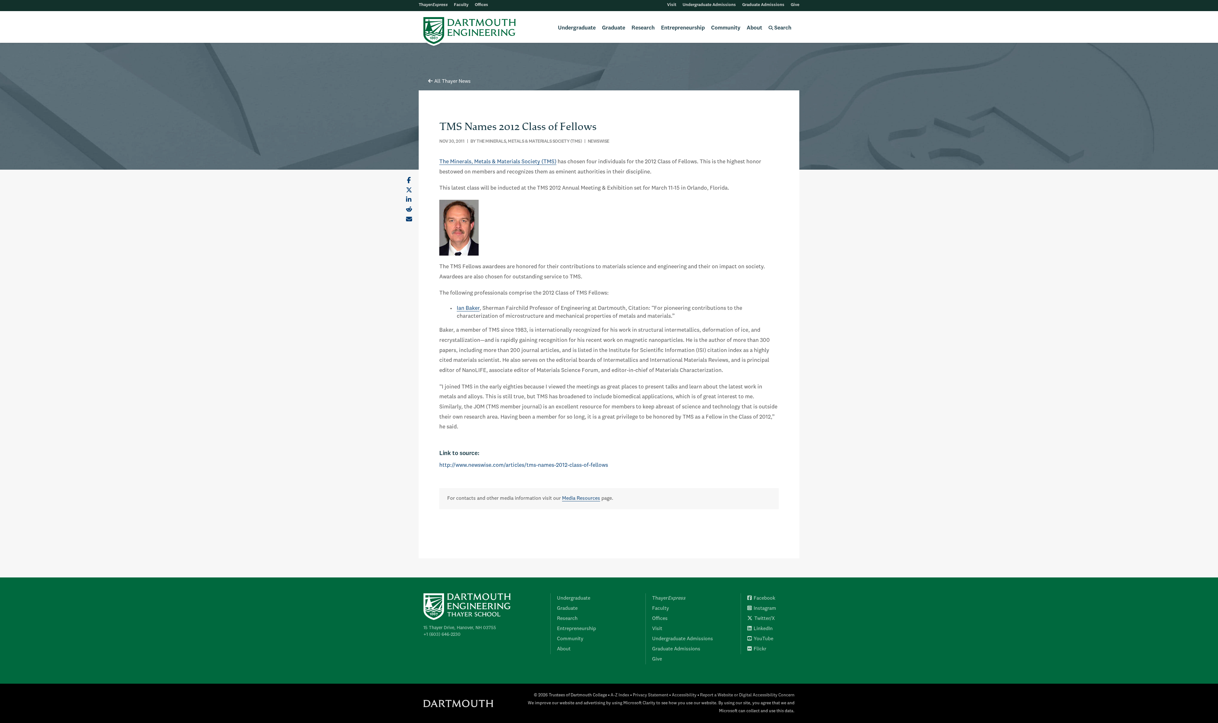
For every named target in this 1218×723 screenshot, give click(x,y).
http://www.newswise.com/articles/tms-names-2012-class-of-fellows (523, 465)
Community (725, 28)
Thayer (433, 5)
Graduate (613, 28)
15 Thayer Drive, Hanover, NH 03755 (459, 628)
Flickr (760, 649)
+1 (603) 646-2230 (442, 634)
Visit (671, 5)
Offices (481, 5)
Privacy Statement (650, 695)
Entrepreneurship (683, 28)
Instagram (765, 608)
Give (795, 5)
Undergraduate (577, 28)
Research (643, 28)
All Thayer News (452, 81)
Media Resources (581, 498)
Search (782, 28)
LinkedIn (763, 628)
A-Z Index (620, 695)
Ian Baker (468, 308)
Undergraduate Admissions (709, 5)
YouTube (763, 639)
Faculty (461, 5)
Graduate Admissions (763, 5)
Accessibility (684, 695)
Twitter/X (764, 618)
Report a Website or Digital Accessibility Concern (747, 695)
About (754, 28)
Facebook (764, 598)
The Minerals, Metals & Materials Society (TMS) (497, 162)
